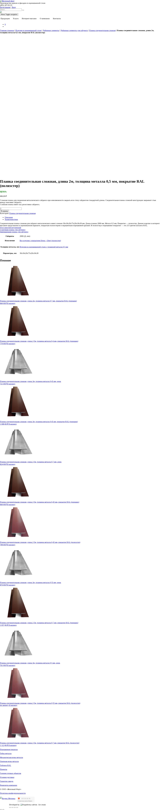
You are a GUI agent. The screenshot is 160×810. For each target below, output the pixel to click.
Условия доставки (7, 777)
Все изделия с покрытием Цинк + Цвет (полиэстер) (40, 241)
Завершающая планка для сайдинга (14, 232)
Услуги (16, 19)
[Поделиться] (15, 807)
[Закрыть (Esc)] (17, 807)
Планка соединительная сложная (102, 30)
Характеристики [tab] (11, 219)
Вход (14, 7)
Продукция (5, 19)
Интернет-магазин (29, 19)
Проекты (3, 769)
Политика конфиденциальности (13, 793)
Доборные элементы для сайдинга (74, 30)
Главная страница (7, 30)
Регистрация (5, 7)
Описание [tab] (9, 217)
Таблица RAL (5, 765)
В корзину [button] (11, 303)
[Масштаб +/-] (10, 807)
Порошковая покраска (9, 749)
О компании (45, 19)
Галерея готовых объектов (10, 773)
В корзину (4, 211)
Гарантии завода (6, 781)
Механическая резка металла (11, 757)
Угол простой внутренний (10, 228)
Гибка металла (5, 753)
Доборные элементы (51, 30)
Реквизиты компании (8, 785)
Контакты (57, 19)
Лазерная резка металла (9, 761)
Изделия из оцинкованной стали (28, 30)
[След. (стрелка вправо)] (3, 809)
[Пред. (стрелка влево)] (1, 809)
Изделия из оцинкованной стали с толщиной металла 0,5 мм (44, 247)
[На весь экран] (12, 807)
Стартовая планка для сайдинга (12, 230)
